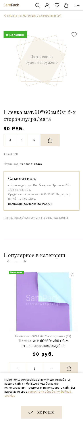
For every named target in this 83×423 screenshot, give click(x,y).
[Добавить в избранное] (74, 34)
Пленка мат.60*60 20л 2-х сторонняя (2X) (34, 16)
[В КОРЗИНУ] (50, 140)
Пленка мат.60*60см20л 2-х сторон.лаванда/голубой (43, 343)
